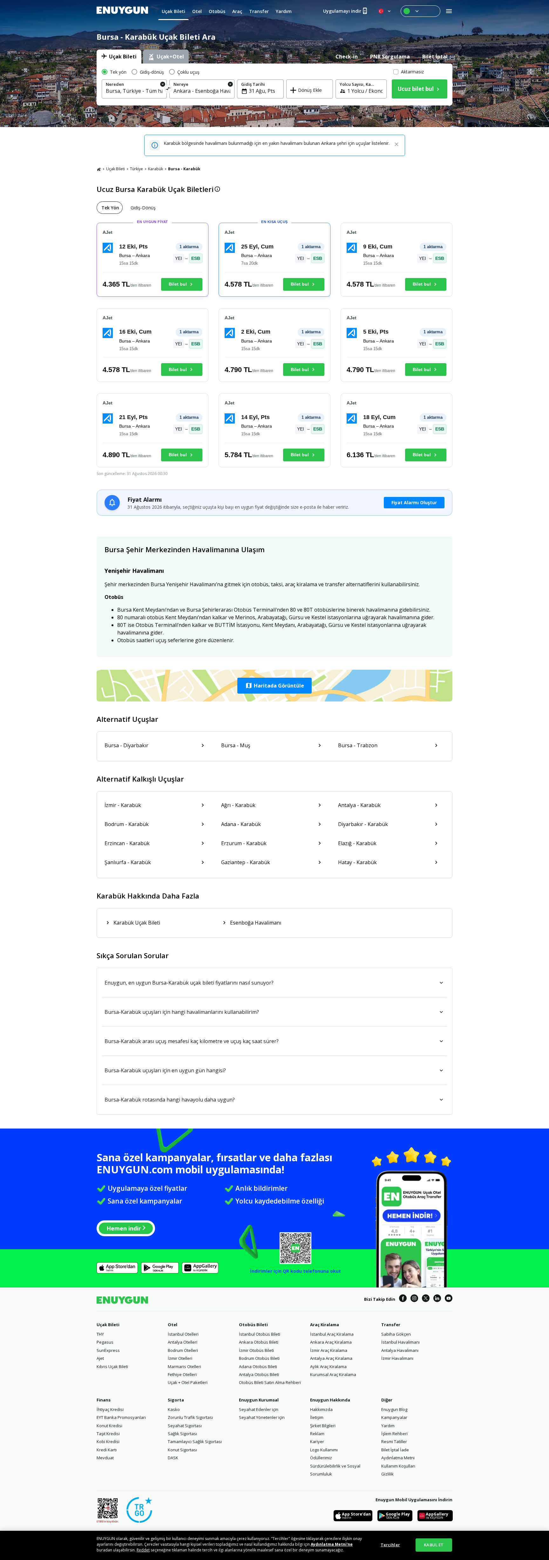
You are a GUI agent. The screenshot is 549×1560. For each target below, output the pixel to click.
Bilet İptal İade (395, 1450)
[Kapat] (396, 145)
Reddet (143, 1550)
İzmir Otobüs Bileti (256, 1350)
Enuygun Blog (394, 1409)
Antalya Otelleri (182, 1342)
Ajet (100, 1358)
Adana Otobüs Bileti (258, 1366)
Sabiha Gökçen (396, 1334)
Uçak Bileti (115, 169)
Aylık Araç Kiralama (328, 1366)
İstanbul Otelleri (183, 1334)
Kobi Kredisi (108, 1441)
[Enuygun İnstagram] (414, 1299)
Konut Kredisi (109, 1425)
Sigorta (176, 1400)
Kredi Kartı (107, 1450)
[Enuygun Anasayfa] (122, 11)
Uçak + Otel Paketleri (187, 1382)
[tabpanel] (274, 84)
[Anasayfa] (99, 169)
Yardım (388, 1425)
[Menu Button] (420, 11)
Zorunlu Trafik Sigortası (190, 1417)
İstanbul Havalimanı (400, 1342)
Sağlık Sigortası (182, 1433)
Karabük (155, 169)
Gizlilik (387, 1474)
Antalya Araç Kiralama (331, 1358)
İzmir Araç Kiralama (328, 1350)
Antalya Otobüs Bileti (259, 1374)
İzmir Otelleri (180, 1358)
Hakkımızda (321, 1409)
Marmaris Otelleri (184, 1366)
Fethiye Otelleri (182, 1374)
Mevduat (105, 1458)
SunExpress (108, 1350)
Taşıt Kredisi (108, 1433)
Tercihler (390, 1545)
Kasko (174, 1409)
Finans (104, 1400)
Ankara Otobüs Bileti (258, 1342)
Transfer (390, 1324)
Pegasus (105, 1342)
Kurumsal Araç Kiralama (333, 1374)
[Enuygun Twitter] (426, 1299)
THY (100, 1334)
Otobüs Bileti (253, 1324)
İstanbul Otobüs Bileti (259, 1334)
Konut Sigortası (182, 1450)
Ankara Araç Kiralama (331, 1342)
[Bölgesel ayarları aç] (385, 11)
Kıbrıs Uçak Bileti (112, 1366)
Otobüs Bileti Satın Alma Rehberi (270, 1382)
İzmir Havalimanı (397, 1358)
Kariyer (317, 1441)
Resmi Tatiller (394, 1441)
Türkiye (136, 169)
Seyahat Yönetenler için (262, 1417)
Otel (172, 1324)
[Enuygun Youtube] (448, 1299)
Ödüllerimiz (321, 1458)
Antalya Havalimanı (399, 1350)
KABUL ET (434, 1545)
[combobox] (134, 91)
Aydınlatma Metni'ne (332, 1544)
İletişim (316, 1417)
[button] (274, 686)
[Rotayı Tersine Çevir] (168, 90)
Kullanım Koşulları (398, 1466)
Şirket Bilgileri (323, 1425)
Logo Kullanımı (324, 1450)
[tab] (119, 57)
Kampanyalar (394, 1417)
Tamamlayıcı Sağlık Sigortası (195, 1441)
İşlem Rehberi (394, 1433)
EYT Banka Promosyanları (121, 1417)
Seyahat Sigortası (185, 1425)
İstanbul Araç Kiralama (332, 1334)
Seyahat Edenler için (258, 1409)
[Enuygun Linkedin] (437, 1299)
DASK (173, 1458)
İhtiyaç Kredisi (110, 1409)
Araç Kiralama (324, 1324)
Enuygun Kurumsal (259, 1400)
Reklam (317, 1433)
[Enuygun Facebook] (403, 1299)
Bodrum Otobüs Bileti (259, 1358)
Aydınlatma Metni (398, 1458)
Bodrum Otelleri (183, 1350)
